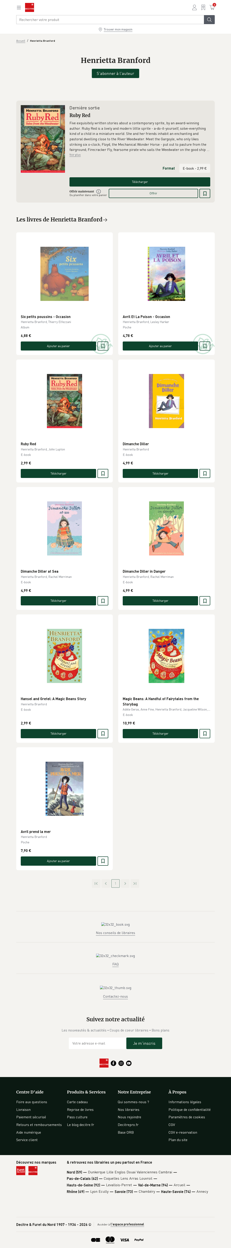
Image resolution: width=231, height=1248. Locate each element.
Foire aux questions (31, 1102)
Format (169, 168)
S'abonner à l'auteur (115, 73)
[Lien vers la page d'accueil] (29, 7)
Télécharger (140, 182)
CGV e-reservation (183, 1132)
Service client (27, 1139)
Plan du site (178, 1139)
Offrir (153, 193)
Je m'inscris (144, 1043)
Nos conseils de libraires (115, 932)
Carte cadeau (77, 1102)
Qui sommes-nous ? (133, 1102)
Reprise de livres (80, 1109)
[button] (139, 136)
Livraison (23, 1109)
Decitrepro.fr (128, 1124)
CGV (172, 1124)
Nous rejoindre (129, 1117)
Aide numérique (28, 1132)
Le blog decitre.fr (80, 1124)
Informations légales (185, 1102)
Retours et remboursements (39, 1124)
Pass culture (77, 1117)
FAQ (115, 964)
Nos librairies (128, 1109)
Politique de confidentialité (190, 1109)
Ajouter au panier (58, 346)
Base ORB (126, 1132)
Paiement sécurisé (31, 1117)
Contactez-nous (115, 996)
